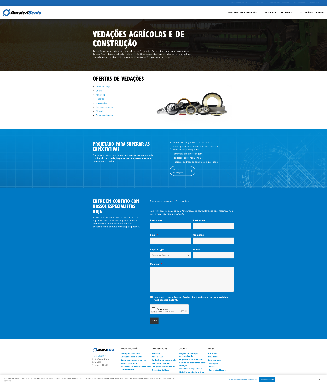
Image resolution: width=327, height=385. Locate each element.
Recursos (270, 12)
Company (198, 235)
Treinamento (288, 12)
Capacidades (183, 348)
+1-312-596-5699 (99, 356)
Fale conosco (299, 3)
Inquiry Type (157, 249)
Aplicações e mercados (240, 3)
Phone (196, 249)
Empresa (259, 3)
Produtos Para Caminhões (242, 12)
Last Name (200, 220)
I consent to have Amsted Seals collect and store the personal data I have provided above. (191, 298)
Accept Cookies (267, 379)
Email (154, 235)
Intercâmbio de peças (312, 12)
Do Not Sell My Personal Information (242, 379)
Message (156, 264)
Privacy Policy (161, 214)
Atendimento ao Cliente (279, 3)
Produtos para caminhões (129, 348)
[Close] (319, 380)
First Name (157, 220)
